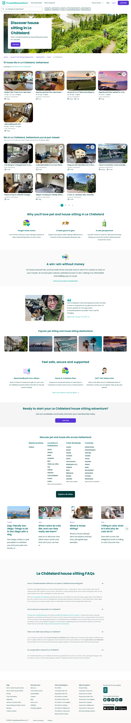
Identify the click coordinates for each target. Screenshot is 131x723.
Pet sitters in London (61, 696)
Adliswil (49, 470)
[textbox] (21, 9)
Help (107, 3)
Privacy (50, 720)
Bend (68, 470)
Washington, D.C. (72, 464)
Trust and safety (11, 696)
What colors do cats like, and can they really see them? (50, 528)
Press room (34, 702)
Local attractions (73, 9)
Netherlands (89, 479)
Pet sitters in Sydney (61, 705)
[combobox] (21, 9)
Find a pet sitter (36, 3)
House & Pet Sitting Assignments (22, 57)
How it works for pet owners (15, 688)
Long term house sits (85, 691)
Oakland (69, 467)
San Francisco (71, 461)
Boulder (68, 476)
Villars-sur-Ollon (53, 464)
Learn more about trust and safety (64, 393)
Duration (56, 9)
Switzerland (40, 57)
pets (40, 522)
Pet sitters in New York (62, 699)
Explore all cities (65, 494)
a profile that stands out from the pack (67, 615)
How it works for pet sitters (14, 691)
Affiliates (33, 705)
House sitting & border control (15, 705)
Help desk (9, 699)
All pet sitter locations (61, 714)
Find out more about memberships (65, 281)
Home (6, 57)
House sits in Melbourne (86, 705)
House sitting (83, 688)
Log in (114, 3)
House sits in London (85, 694)
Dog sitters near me (61, 694)
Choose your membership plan (37, 615)
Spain (87, 467)
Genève (49, 452)
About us (33, 688)
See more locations (54, 484)
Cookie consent (11, 711)
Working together (36, 708)
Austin (68, 458)
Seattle (68, 453)
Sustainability (35, 694)
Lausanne (50, 458)
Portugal (88, 476)
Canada (87, 456)
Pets (62, 9)
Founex (49, 478)
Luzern (49, 481)
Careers (33, 696)
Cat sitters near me (61, 691)
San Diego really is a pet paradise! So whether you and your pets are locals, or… (18, 543)
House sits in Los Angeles (86, 699)
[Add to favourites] (30, 74)
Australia (88, 453)
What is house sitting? (77, 527)
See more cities (72, 482)
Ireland (87, 464)
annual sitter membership (41, 597)
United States (89, 447)
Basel (49, 455)
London (68, 447)
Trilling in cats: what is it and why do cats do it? (112, 528)
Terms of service (38, 720)
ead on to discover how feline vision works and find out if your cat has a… (49, 541)
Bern (48, 461)
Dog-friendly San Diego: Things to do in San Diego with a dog (17, 530)
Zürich (49, 449)
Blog (32, 699)
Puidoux (31, 447)
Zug (48, 467)
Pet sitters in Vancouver (62, 711)
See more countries (92, 482)
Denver (68, 450)
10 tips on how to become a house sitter (56, 624)
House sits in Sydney (85, 702)
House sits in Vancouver (86, 708)
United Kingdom (90, 450)
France (87, 458)
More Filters (86, 9)
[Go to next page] (72, 205)
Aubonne (50, 472)
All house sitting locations (87, 711)
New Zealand (89, 470)
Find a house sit (49, 3)
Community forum (37, 691)
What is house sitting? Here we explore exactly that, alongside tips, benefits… (81, 538)
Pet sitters (58, 688)
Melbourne (69, 473)
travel (9, 522)
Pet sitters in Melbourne (62, 708)
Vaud (49, 57)
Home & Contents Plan (13, 702)
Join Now (123, 3)
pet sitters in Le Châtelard (21, 67)
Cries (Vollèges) (52, 475)
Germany (88, 461)
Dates (48, 9)
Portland (69, 456)
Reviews (8, 708)
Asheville (69, 479)
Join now (15, 44)
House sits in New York (86, 696)
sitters (72, 522)
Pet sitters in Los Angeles (62, 702)
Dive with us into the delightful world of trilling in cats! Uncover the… (112, 539)
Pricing (8, 694)
